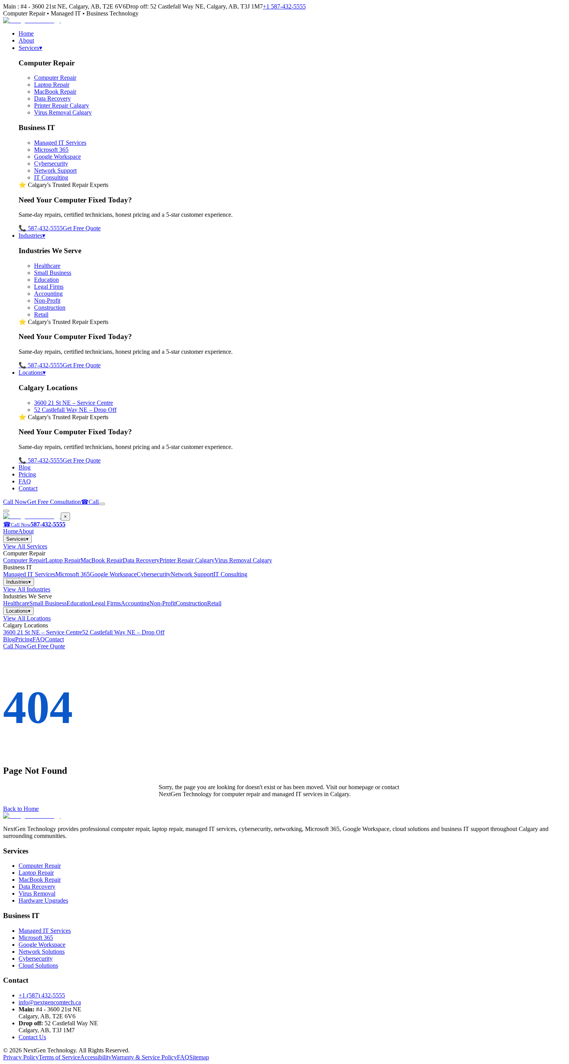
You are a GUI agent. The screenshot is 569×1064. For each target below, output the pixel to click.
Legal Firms (48, 286)
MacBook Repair (55, 91)
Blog (25, 467)
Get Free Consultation (54, 502)
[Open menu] (102, 504)
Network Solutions (42, 951)
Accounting (48, 293)
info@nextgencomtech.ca (50, 1002)
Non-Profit (47, 300)
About (26, 40)
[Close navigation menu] (6, 511)
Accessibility (95, 1057)
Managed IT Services (60, 142)
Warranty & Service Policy (144, 1057)
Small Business (52, 272)
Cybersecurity (51, 163)
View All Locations (27, 618)
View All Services (25, 546)
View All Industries (26, 589)
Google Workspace (57, 156)
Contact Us (32, 1037)
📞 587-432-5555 (41, 228)
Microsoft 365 (51, 149)
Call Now (15, 502)
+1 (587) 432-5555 (42, 995)
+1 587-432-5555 (284, 6)
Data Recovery (52, 98)
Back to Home (21, 808)
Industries (32, 235)
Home (26, 33)
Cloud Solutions (38, 965)
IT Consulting (51, 177)
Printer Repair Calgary (61, 105)
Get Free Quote (82, 228)
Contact (28, 488)
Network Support (55, 170)
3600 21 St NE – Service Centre (73, 402)
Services (30, 48)
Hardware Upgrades (43, 900)
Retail (41, 314)
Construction (49, 307)
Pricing (27, 474)
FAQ (25, 481)
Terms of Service (59, 1057)
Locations (32, 372)
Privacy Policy (21, 1057)
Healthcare (47, 265)
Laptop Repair (51, 84)
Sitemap (199, 1057)
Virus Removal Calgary (63, 112)
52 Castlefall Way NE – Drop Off (75, 409)
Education (46, 279)
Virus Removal (37, 893)
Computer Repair (55, 77)
